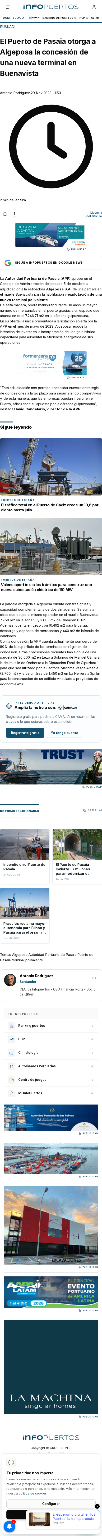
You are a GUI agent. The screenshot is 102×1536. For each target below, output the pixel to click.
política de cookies (33, 1493)
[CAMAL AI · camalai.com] (67, 708)
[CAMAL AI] (34, 17)
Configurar (51, 1504)
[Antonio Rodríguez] (10, 980)
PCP (82, 17)
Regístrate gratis (25, 733)
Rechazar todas (51, 1525)
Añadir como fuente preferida (51, 263)
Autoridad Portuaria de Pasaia (52, 954)
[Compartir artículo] (14, 214)
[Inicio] (51, 7)
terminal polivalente (27, 960)
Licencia (94, 214)
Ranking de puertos (58, 17)
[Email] (94, 978)
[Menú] (8, 7)
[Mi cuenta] (94, 7)
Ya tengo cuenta (64, 733)
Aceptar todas (51, 1514)
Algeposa (20, 954)
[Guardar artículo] (5, 214)
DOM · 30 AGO (13, 17)
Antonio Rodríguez (15, 93)
